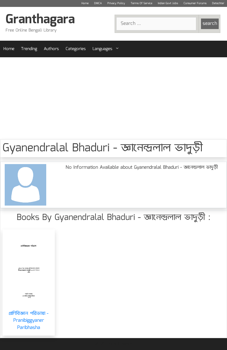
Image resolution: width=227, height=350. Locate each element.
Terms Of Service (141, 3)
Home (85, 3)
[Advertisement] (113, 98)
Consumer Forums (195, 3)
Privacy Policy (116, 3)
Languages (102, 49)
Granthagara (40, 20)
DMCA (98, 3)
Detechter (218, 3)
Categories (76, 49)
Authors (51, 49)
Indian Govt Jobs (168, 3)
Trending (29, 49)
